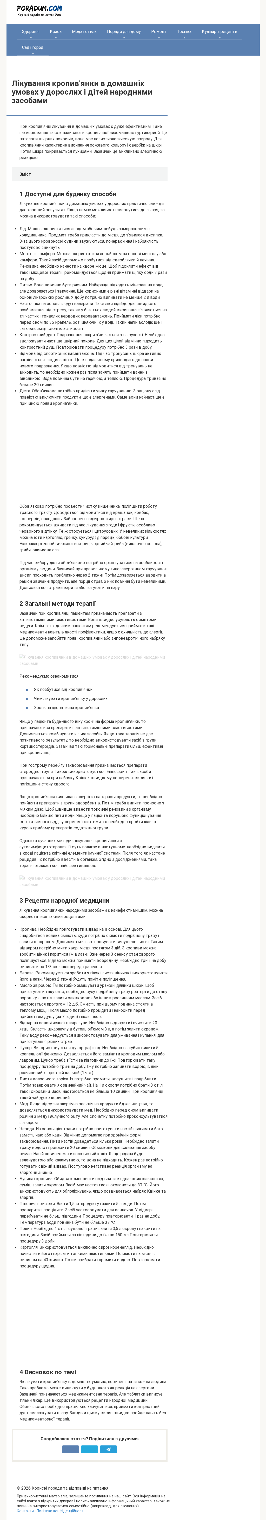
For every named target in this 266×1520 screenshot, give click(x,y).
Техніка (184, 31)
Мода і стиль (84, 31)
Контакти (25, 1511)
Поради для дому (124, 31)
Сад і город (32, 47)
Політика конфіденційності (60, 1511)
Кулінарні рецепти (219, 31)
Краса (56, 31)
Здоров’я (30, 31)
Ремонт (159, 31)
